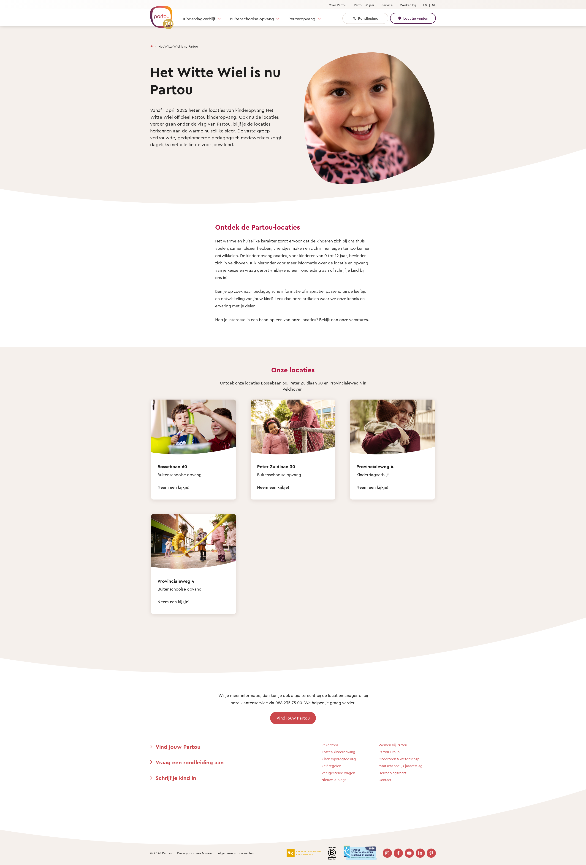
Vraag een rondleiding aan (190, 762)
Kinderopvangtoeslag (339, 759)
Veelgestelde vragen (338, 773)
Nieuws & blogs (334, 780)
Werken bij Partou (393, 745)
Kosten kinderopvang (338, 752)
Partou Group (389, 752)
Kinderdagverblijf (199, 18)
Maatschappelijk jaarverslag (401, 766)
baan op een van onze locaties (287, 319)
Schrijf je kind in (176, 777)
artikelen (311, 298)
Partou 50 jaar (364, 5)
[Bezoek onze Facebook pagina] (398, 853)
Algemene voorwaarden (236, 853)
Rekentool (330, 745)
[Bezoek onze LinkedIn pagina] (420, 853)
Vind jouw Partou (293, 717)
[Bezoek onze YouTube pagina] (409, 853)
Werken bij (408, 5)
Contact (385, 780)
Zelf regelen (331, 766)
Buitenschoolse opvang (252, 18)
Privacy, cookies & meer (194, 853)
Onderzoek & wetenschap (399, 759)
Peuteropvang (301, 18)
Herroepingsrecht (393, 773)
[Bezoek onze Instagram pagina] (387, 853)
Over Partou (338, 5)
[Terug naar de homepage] (159, 15)
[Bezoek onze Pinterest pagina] (431, 853)
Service (387, 5)
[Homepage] (151, 45)
